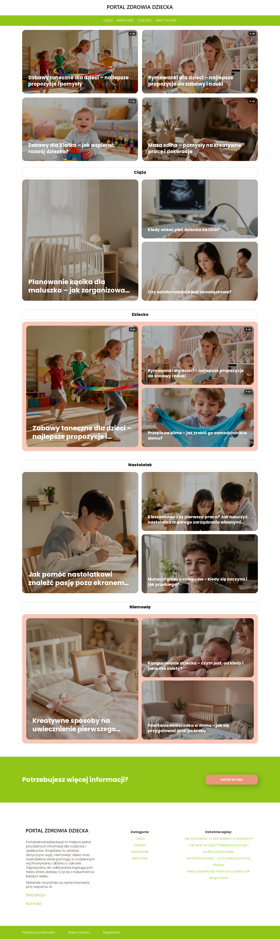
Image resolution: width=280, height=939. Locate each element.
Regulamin (111, 932)
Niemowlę (125, 20)
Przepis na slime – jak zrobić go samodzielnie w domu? (197, 435)
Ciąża (108, 20)
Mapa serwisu (79, 932)
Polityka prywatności (38, 932)
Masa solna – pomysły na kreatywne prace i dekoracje (194, 148)
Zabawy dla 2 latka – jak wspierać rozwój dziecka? (71, 148)
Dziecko (145, 20)
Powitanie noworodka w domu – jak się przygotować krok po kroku (188, 728)
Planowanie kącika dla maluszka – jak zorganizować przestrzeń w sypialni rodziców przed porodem (80, 285)
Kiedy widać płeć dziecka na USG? (183, 229)
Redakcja (35, 895)
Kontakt (34, 903)
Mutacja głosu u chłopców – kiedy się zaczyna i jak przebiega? (197, 581)
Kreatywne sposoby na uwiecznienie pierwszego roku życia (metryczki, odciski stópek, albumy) (74, 724)
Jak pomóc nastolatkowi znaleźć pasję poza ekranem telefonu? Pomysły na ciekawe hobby (79, 578)
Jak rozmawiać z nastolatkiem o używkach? (218, 838)
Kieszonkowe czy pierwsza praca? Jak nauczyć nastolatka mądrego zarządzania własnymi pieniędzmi (198, 519)
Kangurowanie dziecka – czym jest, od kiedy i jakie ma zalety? (196, 665)
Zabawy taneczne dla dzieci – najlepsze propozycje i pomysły (78, 80)
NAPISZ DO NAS (232, 780)
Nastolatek (166, 20)
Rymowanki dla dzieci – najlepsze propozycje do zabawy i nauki (190, 80)
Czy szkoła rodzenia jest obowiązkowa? (189, 292)
